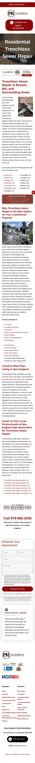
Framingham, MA (10, 188)
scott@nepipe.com (25, 600)
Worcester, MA (9, 183)
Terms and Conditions (9, 584)
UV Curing (7, 324)
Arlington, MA (9, 180)
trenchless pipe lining (9, 377)
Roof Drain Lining (10, 348)
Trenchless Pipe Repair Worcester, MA (17, 488)
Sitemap (4, 721)
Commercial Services (9, 700)
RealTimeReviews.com (10, 615)
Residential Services (8, 697)
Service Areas (6, 703)
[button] (33, 192)
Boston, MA (8, 175)
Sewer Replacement (11, 350)
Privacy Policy (25, 582)
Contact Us (5, 709)
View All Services (23, 719)
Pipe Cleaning (9, 345)
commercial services (17, 252)
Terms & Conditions (12, 754)
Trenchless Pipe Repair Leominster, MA (17, 491)
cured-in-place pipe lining (12, 379)
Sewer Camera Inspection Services (16, 332)
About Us (5, 694)
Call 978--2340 (17, 518)
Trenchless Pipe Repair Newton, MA (16, 483)
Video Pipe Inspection (11, 356)
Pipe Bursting (8, 340)
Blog (3, 706)
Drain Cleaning (9, 335)
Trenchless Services (11, 327)
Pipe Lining (21, 691)
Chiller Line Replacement (12, 338)
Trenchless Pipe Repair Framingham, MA (18, 493)
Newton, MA (8, 178)
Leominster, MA (9, 185)
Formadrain (8, 330)
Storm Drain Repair (10, 353)
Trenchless (21, 694)
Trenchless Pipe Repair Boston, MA (16, 480)
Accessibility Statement (9, 712)
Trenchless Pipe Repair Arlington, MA (17, 485)
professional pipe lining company (13, 160)
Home (4, 691)
